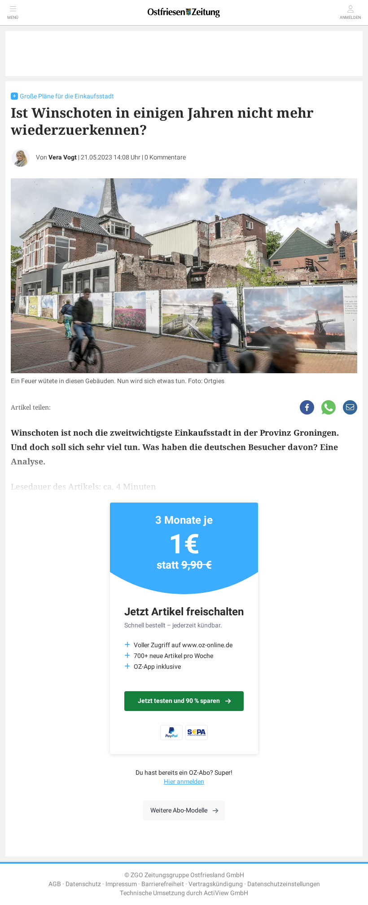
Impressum (121, 884)
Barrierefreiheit (162, 884)
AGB (54, 884)
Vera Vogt (62, 157)
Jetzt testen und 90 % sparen (179, 701)
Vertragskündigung (215, 884)
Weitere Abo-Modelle (178, 810)
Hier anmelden (184, 781)
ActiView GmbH (226, 893)
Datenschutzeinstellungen (283, 884)
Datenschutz (83, 884)
